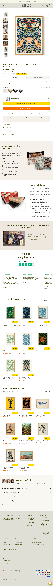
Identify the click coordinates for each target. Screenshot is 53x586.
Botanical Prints (7, 558)
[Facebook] (28, 525)
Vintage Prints (6, 560)
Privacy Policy (18, 544)
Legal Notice (18, 541)
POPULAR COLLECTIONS (9, 549)
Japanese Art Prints (7, 552)
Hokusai (5, 557)
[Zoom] (49, 14)
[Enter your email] (48, 529)
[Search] (45, 5)
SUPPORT (34, 538)
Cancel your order (35, 546)
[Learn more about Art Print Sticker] (19, 98)
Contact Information (36, 541)
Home (4, 10)
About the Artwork (8, 127)
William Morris (16, 10)
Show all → (47, 300)
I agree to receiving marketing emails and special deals (45, 533)
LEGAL (17, 538)
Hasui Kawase (6, 555)
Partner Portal (6, 544)
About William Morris (8, 124)
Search (4, 542)
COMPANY (6, 538)
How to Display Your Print (10, 131)
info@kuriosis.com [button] (31, 522)
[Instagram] (32, 525)
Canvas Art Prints (7, 553)
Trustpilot (27, 71)
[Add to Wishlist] (48, 63)
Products (9, 10)
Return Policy (18, 546)
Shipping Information (36, 542)
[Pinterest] (35, 525)
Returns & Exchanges (8, 134)
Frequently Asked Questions (37, 544)
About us (5, 541)
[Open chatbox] (50, 583)
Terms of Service (19, 542)
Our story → (31, 243)
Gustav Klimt (6, 563)
